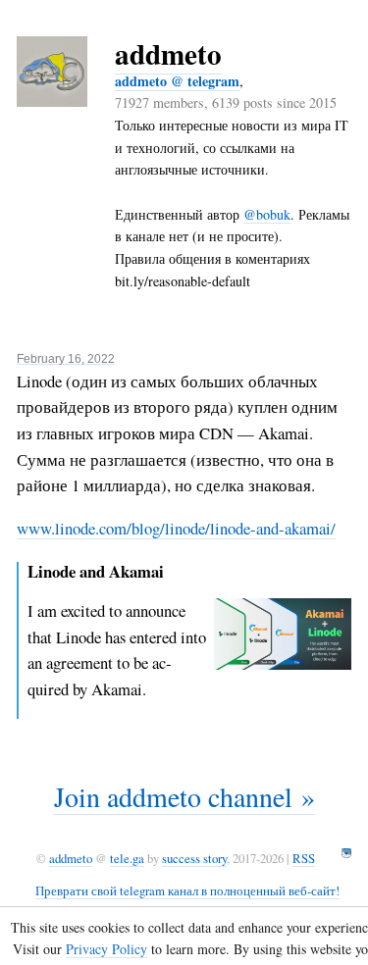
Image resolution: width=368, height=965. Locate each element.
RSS (303, 858)
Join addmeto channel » (184, 796)
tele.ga (127, 858)
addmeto (168, 53)
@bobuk (266, 214)
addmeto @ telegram (177, 81)
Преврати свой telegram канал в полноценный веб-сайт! (187, 890)
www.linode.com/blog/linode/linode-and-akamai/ (176, 528)
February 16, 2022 (66, 358)
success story (194, 858)
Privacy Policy (106, 949)
